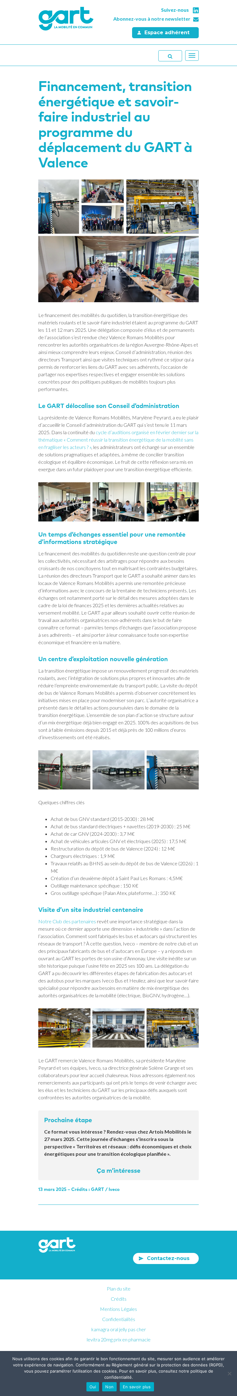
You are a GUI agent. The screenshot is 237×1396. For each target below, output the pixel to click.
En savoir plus (137, 1386)
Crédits (119, 1299)
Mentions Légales (118, 1309)
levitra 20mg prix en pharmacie (119, 1339)
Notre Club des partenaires (67, 921)
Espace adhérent (166, 32)
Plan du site (119, 1288)
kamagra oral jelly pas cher (118, 1329)
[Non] (229, 1373)
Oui (92, 1386)
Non (109, 1386)
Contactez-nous (168, 1258)
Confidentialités (118, 1319)
